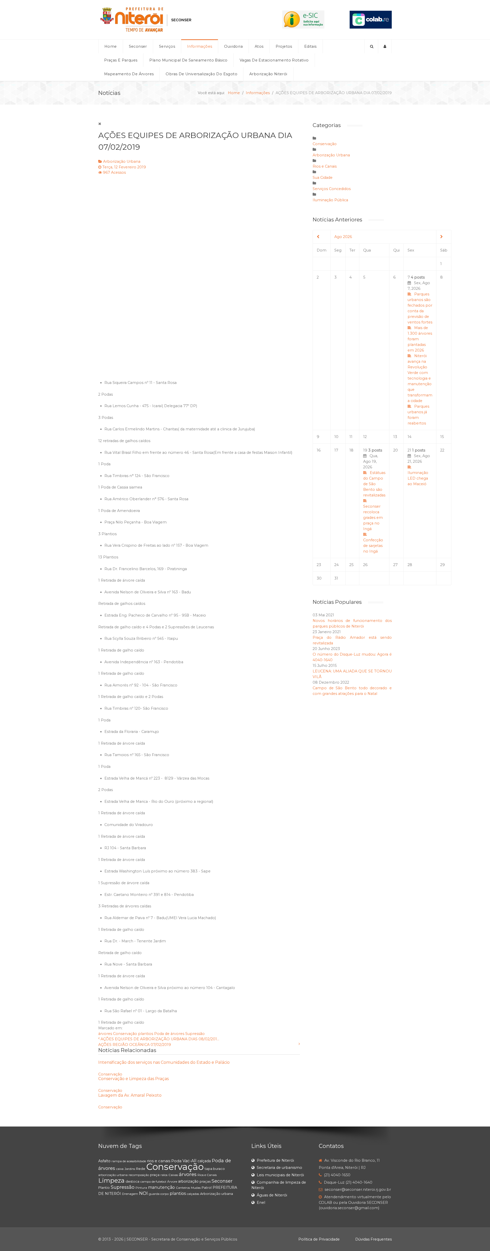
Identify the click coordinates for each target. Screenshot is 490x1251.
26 (365, 564)
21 (419, 467)
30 (319, 578)
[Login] (385, 46)
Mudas (196, 1188)
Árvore (172, 1181)
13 (395, 436)
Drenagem (130, 1194)
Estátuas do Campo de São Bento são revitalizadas (374, 483)
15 (442, 436)
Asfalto (104, 1161)
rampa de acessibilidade (129, 1161)
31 (336, 578)
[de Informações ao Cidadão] (303, 19)
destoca (132, 1181)
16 (319, 450)
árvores (105, 1033)
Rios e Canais (325, 166)
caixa (120, 1169)
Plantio (104, 1187)
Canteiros (183, 1188)
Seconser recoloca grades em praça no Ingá (373, 517)
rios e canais (158, 1160)
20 (395, 450)
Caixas (173, 1175)
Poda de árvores (169, 1033)
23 (319, 564)
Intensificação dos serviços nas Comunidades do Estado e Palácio (164, 1062)
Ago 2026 (343, 236)
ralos (164, 1175)
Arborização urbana (216, 1194)
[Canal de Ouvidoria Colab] (371, 19)
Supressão (195, 1033)
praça (155, 1175)
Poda (176, 1160)
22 (442, 450)
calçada (204, 1161)
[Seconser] (177, 19)
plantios (145, 1033)
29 (442, 564)
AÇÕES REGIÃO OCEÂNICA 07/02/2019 (134, 1044)
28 (410, 564)
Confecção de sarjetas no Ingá (373, 546)
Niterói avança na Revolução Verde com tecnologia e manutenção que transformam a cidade (420, 378)
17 (336, 450)
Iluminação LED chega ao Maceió (418, 478)
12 (365, 436)
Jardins (130, 1169)
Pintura (141, 1188)
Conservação (125, 1033)
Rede (140, 1169)
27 (395, 564)
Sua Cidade (323, 177)
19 (374, 501)
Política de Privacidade (319, 1239)
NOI (143, 1193)
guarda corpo (159, 1194)
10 (336, 436)
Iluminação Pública (330, 200)
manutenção (161, 1187)
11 (350, 436)
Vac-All (189, 1160)
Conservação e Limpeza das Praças (133, 1078)
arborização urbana (113, 1175)
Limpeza (111, 1180)
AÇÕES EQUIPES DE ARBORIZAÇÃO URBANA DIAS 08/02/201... (160, 1039)
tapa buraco (215, 1169)
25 (351, 564)
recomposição (139, 1175)
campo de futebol (153, 1181)
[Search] (371, 46)
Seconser (222, 1181)
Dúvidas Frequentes (373, 1239)
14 (409, 436)
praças (205, 1181)
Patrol (207, 1187)
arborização (188, 1181)
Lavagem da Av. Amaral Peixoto (130, 1095)
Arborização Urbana (121, 161)
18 (351, 450)
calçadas (193, 1194)
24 (336, 564)
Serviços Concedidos (332, 188)
